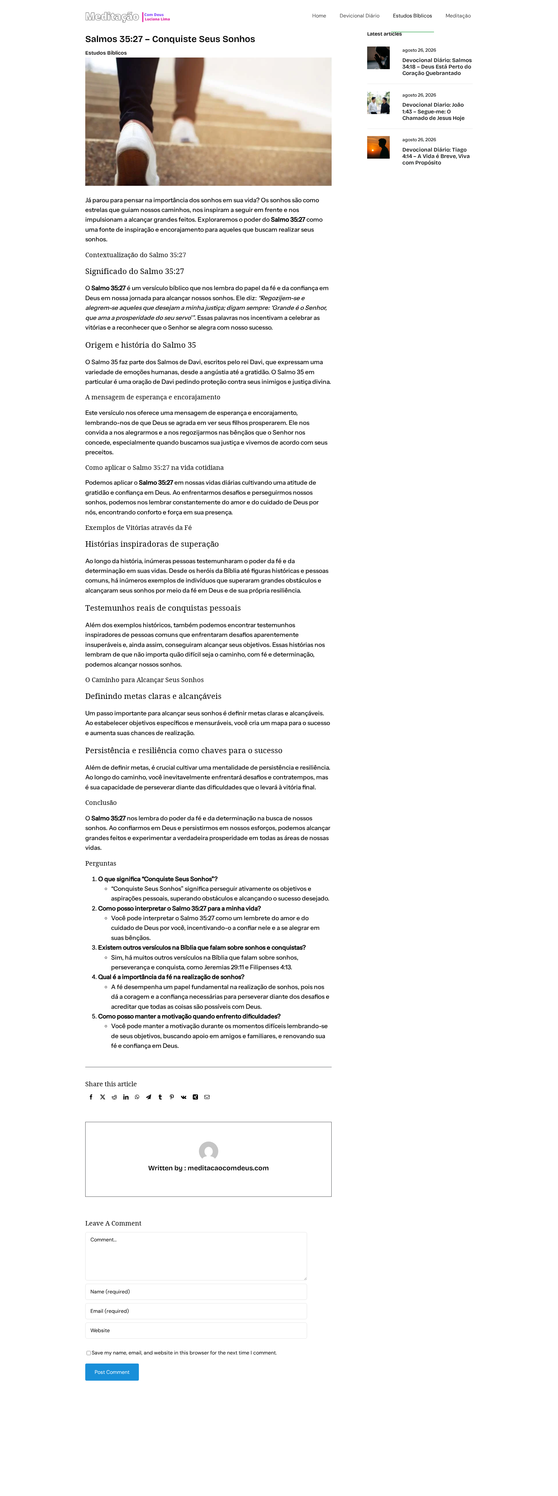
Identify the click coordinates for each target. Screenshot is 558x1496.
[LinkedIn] (126, 1104)
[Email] (207, 1104)
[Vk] (184, 1104)
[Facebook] (91, 1104)
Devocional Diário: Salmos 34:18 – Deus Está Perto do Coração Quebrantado (437, 67)
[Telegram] (148, 1104)
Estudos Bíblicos (106, 53)
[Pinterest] (172, 1104)
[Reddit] (114, 1104)
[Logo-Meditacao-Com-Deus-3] (127, 4)
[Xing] (195, 1104)
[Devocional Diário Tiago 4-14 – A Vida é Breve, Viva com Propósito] (378, 138)
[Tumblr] (160, 1104)
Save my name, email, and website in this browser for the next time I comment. (184, 1352)
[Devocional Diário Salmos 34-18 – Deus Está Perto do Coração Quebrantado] (378, 49)
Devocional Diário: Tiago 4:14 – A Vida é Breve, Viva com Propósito (436, 156)
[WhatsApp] (137, 1104)
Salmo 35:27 (108, 818)
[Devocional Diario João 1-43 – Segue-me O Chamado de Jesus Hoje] (378, 93)
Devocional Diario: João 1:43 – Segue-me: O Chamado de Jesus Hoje (433, 111)
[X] (102, 1104)
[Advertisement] (279, 1435)
